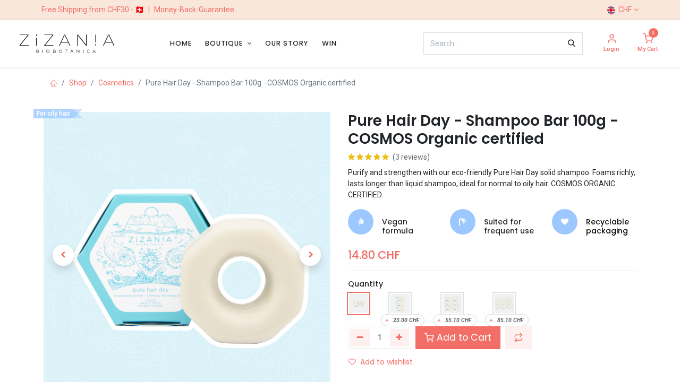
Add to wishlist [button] (386, 362)
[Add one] (400, 337)
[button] (63, 255)
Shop (78, 83)
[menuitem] (181, 43)
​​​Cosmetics (116, 83)
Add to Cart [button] (462, 337)
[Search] (571, 43)
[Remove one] (360, 337)
